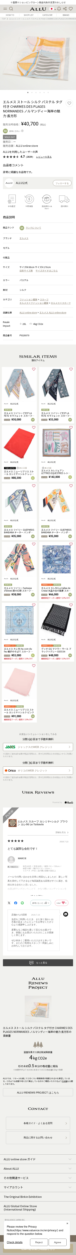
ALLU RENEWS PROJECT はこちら (38, 1092)
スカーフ (44, 299)
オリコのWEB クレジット (32, 770)
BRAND (66, 15)
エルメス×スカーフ (61, 302)
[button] (71, 9)
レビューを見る (44, 157)
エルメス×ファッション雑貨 (34, 302)
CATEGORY (47, 15)
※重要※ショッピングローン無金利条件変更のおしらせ (38, 2)
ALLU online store (28, 312)
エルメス (24, 238)
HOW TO (10, 15)
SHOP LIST (29, 15)
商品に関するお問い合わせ (38, 1137)
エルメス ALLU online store (52, 312)
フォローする (62, 183)
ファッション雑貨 (28, 299)
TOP (4, 18)
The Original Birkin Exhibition (23, 1197)
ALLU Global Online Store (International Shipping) (20, 1207)
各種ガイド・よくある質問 (38, 1123)
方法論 (64, 1081)
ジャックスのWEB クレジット (35, 746)
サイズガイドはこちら (47, 270)
